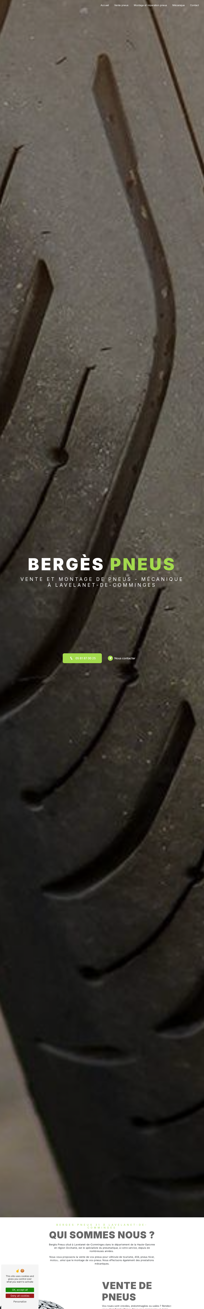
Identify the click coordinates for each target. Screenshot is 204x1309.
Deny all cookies (20, 1295)
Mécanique (178, 5)
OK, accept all (20, 1289)
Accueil (105, 5)
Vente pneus (121, 5)
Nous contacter (124, 658)
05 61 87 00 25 (85, 658)
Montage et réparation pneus (150, 5)
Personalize (19, 1301)
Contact (194, 5)
